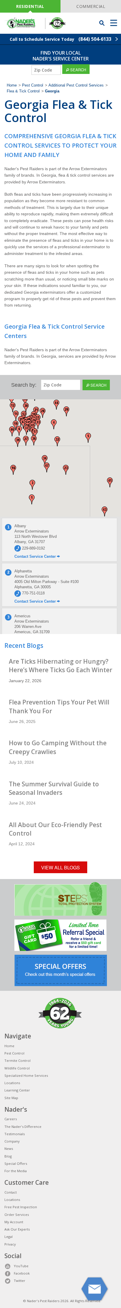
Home (12, 85)
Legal (8, 1236)
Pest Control (32, 85)
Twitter (19, 1280)
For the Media (15, 1171)
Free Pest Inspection (20, 1207)
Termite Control (17, 1060)
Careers (10, 1119)
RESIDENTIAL (30, 6)
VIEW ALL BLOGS (60, 867)
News (8, 1148)
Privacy (10, 1244)
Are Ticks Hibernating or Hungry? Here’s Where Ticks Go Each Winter (60, 665)
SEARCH (77, 69)
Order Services (16, 1214)
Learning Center (17, 1090)
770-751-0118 (33, 593)
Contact (10, 1192)
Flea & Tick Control (23, 91)
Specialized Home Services (26, 1075)
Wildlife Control (17, 1068)
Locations (12, 1083)
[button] (31, 499)
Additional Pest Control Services (76, 85)
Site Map (11, 1098)
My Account (13, 1222)
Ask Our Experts (17, 1229)
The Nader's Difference (22, 1126)
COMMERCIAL (90, 6)
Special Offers (15, 1163)
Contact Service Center (35, 556)
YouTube (21, 1266)
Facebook (22, 1273)
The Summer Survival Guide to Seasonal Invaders (54, 788)
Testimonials (14, 1134)
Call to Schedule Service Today (60, 39)
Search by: (23, 385)
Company (12, 1141)
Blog (8, 1156)
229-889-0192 (33, 548)
